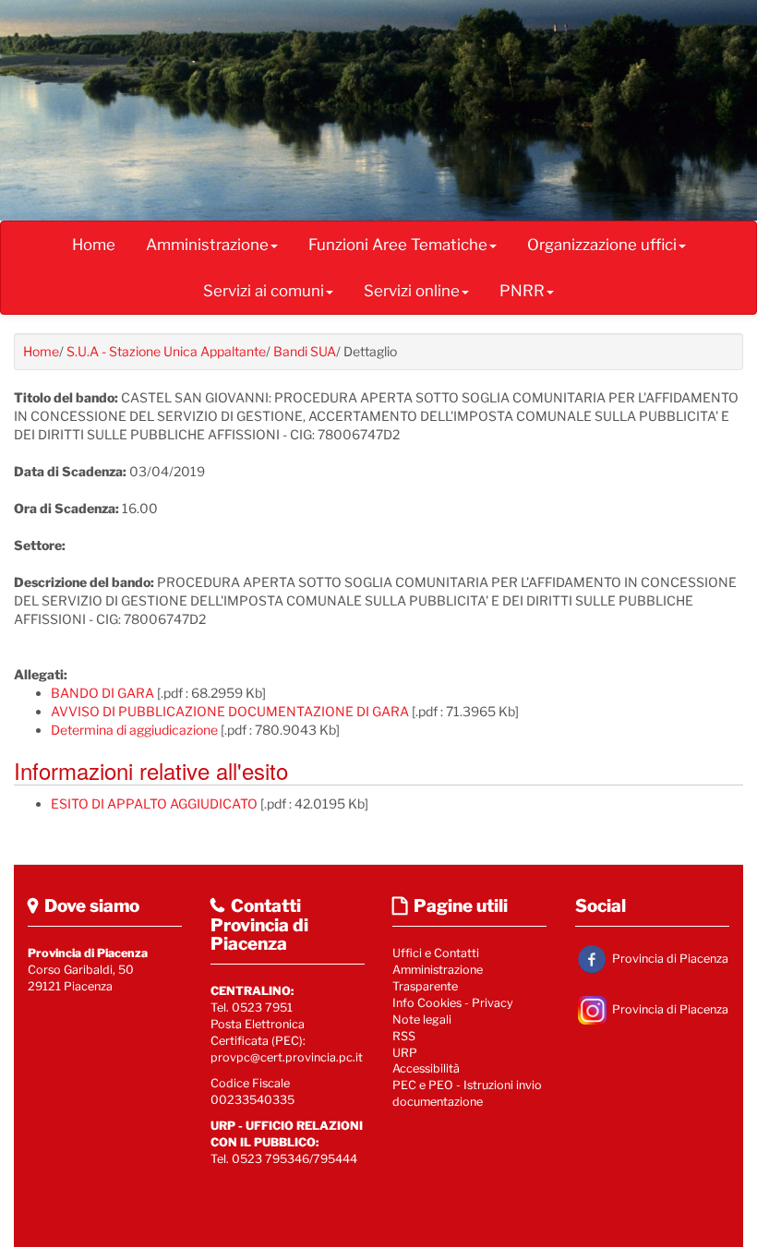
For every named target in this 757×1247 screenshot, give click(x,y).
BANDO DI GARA (102, 693)
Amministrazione (207, 244)
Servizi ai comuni (263, 291)
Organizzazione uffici (602, 244)
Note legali (421, 1019)
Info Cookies (427, 1003)
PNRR (522, 291)
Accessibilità (426, 1068)
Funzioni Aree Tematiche (397, 244)
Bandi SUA (304, 351)
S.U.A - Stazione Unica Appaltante (166, 351)
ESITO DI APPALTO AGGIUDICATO (154, 803)
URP (404, 1053)
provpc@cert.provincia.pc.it (286, 1057)
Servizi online (412, 291)
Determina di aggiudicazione (134, 729)
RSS (403, 1036)
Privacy (492, 1003)
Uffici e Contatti (435, 953)
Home (93, 244)
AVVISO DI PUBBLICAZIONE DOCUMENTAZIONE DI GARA (230, 711)
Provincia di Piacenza (668, 958)
